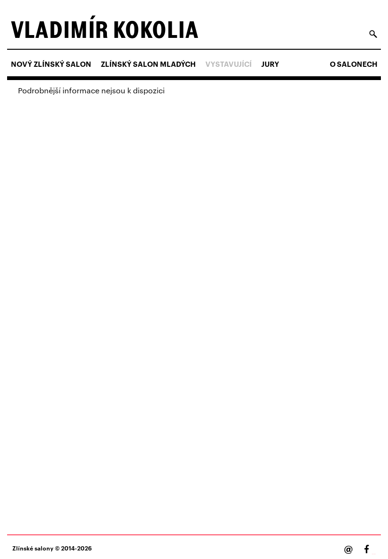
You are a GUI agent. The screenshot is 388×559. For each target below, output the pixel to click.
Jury (270, 64)
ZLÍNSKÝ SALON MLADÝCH (148, 64)
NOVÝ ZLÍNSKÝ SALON (51, 64)
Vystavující (228, 64)
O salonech (354, 64)
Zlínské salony (32, 548)
